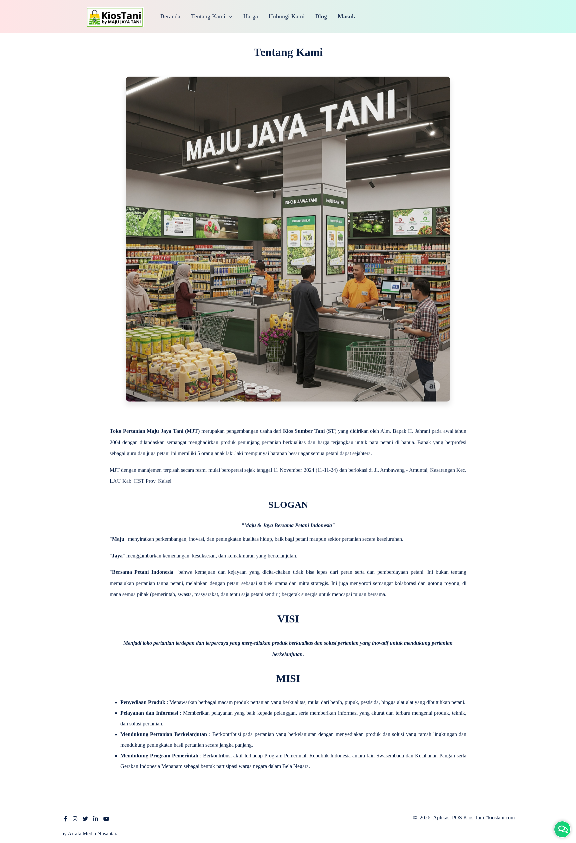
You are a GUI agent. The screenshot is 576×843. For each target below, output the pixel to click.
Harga (250, 16)
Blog (321, 16)
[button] (212, 16)
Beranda (170, 16)
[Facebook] (65, 819)
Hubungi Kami (287, 16)
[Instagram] (75, 819)
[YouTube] (106, 819)
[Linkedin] (95, 819)
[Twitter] (85, 819)
